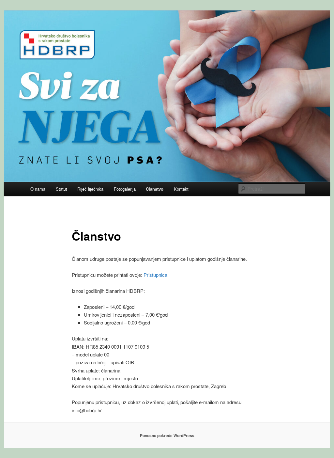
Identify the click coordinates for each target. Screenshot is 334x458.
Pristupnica (155, 274)
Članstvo (154, 189)
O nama (37, 189)
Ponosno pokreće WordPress (167, 435)
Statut (61, 189)
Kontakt (181, 189)
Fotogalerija (125, 189)
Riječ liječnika (90, 189)
